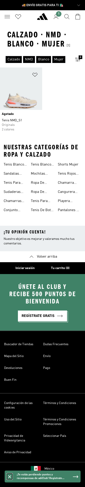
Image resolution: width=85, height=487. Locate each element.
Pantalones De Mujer (69, 210)
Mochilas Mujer (38, 174)
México (49, 468)
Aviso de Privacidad (17, 452)
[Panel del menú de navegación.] (7, 16)
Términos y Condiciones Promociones (59, 422)
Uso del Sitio (13, 419)
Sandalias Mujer (11, 174)
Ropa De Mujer (37, 192)
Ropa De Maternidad (40, 183)
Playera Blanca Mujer (68, 201)
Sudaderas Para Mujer (12, 192)
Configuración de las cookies (18, 405)
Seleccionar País (54, 436)
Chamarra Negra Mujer (68, 183)
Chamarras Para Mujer (13, 201)
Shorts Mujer (68, 164)
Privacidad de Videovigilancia (14, 438)
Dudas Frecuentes (55, 344)
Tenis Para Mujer (12, 183)
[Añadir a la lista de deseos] (35, 75)
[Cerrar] (9, 476)
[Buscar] (66, 16)
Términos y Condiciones (59, 403)
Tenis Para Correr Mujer (41, 201)
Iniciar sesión (25, 268)
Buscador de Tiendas (18, 344)
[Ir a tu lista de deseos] (18, 16)
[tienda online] (42, 18)
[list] (35, 59)
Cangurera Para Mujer (66, 192)
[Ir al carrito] (77, 16)
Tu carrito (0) (60, 268)
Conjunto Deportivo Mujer (11, 210)
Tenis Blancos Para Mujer (42, 165)
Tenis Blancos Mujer (15, 165)
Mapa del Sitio (14, 356)
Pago (46, 368)
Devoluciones (13, 368)
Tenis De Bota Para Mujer (42, 210)
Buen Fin (10, 379)
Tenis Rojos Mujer (67, 174)
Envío (47, 356)
